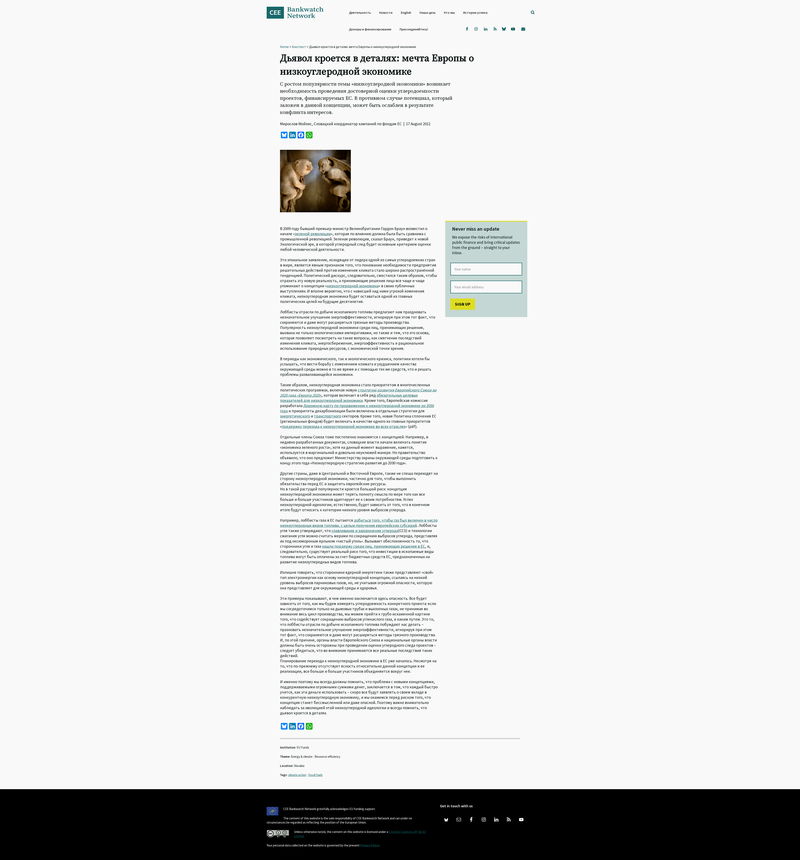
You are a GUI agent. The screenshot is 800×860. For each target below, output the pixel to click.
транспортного (327, 416)
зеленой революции (313, 233)
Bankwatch (298, 12)
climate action (297, 775)
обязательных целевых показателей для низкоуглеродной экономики (349, 398)
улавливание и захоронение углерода (364, 530)
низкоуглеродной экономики (353, 285)
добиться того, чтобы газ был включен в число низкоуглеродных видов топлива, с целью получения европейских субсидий (359, 523)
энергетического (295, 416)
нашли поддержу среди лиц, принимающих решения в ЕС (373, 546)
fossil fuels (315, 775)
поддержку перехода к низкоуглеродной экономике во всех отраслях (343, 426)
